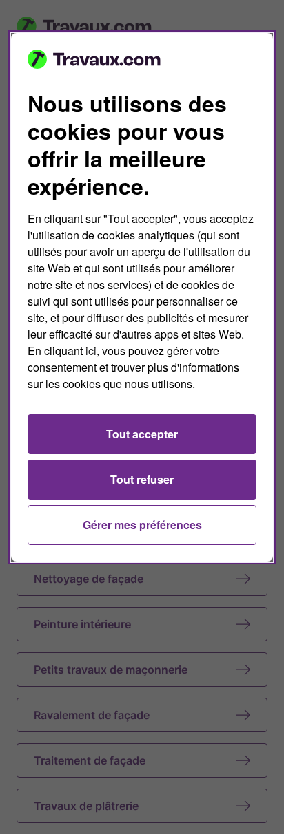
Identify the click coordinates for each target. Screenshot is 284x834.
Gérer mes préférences (142, 525)
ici (91, 351)
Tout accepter (142, 434)
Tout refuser (142, 479)
